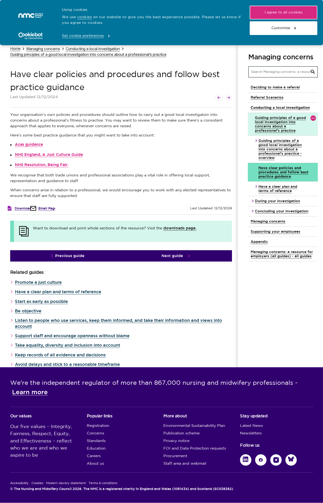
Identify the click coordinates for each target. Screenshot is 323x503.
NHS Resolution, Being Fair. (41, 164)
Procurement (175, 456)
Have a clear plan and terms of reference (58, 291)
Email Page (47, 208)
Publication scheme (181, 433)
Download (23, 208)
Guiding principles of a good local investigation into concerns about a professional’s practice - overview (280, 149)
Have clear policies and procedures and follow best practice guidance (283, 172)
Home (15, 48)
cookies (84, 17)
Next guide (172, 255)
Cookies (37, 483)
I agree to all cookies (283, 12)
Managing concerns (43, 48)
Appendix (259, 241)
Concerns (95, 433)
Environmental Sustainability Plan (194, 426)
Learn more (30, 392)
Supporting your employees (275, 231)
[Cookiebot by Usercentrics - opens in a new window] (30, 35)
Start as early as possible (41, 301)
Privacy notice (176, 441)
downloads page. (179, 228)
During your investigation (277, 201)
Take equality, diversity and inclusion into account (67, 345)
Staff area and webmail (184, 463)
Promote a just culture (38, 282)
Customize (280, 28)
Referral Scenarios (267, 97)
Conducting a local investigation (93, 48)
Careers (94, 456)
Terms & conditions (103, 483)
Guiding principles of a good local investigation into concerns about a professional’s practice (88, 54)
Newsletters (251, 433)
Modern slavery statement (66, 483)
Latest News (251, 426)
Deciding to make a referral (275, 87)
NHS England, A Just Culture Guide (49, 154)
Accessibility (19, 483)
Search (313, 72)
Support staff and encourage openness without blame (72, 335)
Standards (96, 441)
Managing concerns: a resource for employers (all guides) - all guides (282, 253)
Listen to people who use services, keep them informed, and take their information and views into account (118, 323)
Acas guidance (29, 144)
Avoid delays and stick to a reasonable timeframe (67, 364)
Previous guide (69, 255)
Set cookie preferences (83, 35)
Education (96, 448)
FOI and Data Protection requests (194, 448)
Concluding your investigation (281, 211)
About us (95, 463)
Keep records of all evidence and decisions (60, 355)
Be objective (28, 311)
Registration (98, 426)
